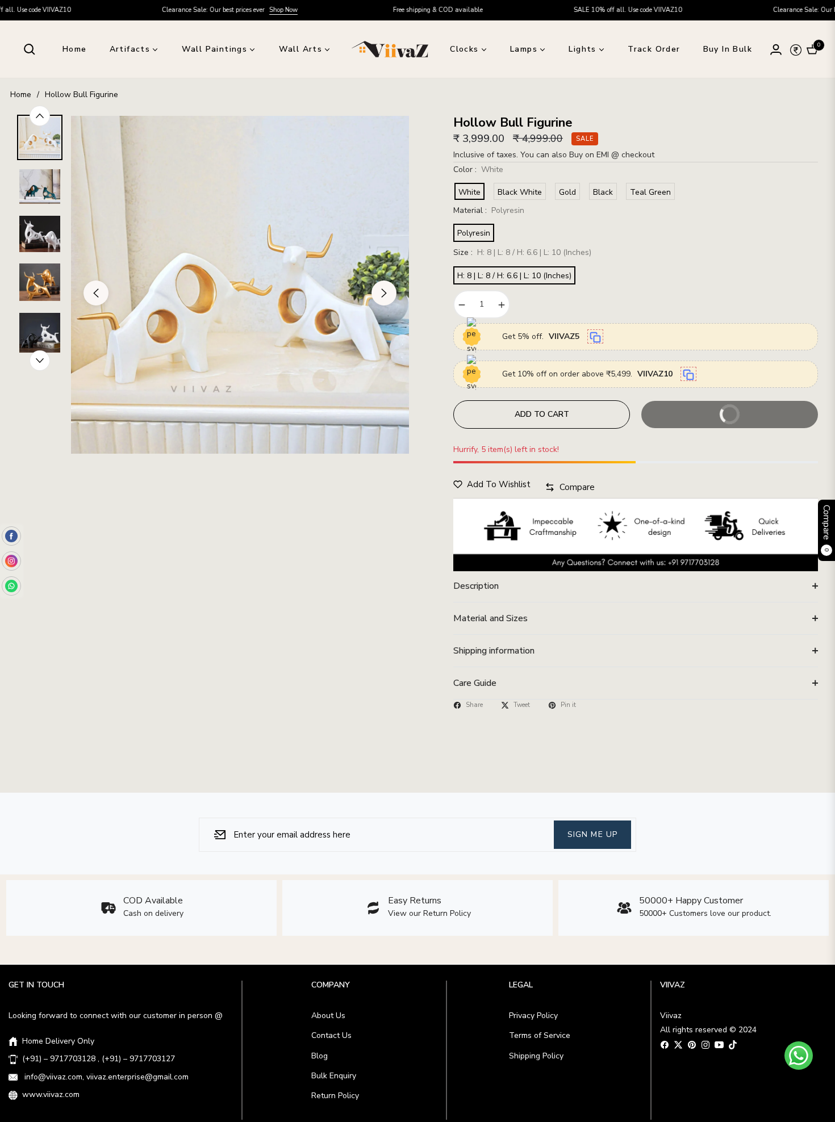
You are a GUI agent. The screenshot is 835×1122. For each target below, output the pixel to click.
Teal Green (650, 192)
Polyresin (473, 233)
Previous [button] (96, 292)
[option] (240, 285)
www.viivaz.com (51, 1094)
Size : (522, 252)
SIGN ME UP (592, 834)
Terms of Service (539, 1035)
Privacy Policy (533, 1015)
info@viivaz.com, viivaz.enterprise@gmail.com (105, 1076)
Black (603, 192)
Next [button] (383, 292)
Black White (520, 192)
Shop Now (211, 10)
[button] (29, 49)
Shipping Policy (536, 1055)
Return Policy (335, 1095)
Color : (478, 169)
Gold (567, 192)
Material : (488, 210)
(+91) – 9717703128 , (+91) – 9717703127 (98, 1058)
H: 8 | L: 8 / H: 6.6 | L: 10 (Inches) (514, 275)
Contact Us (331, 1035)
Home (20, 94)
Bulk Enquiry (333, 1075)
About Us (328, 1015)
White (469, 192)
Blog (319, 1055)
